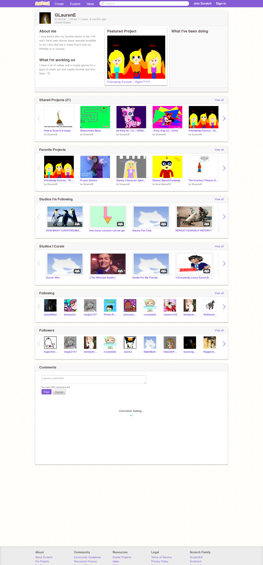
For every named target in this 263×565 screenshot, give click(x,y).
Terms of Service (161, 557)
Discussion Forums (85, 561)
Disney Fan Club (141, 230)
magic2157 (90, 314)
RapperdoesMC (210, 352)
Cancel (59, 392)
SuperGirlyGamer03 (51, 352)
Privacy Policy (159, 561)
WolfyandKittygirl (210, 314)
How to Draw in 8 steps (57, 130)
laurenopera (190, 352)
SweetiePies (170, 352)
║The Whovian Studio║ (102, 277)
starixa (128, 352)
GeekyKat (70, 314)
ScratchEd (196, 557)
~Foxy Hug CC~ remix (165, 130)
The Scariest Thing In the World (204, 180)
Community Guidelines (87, 557)
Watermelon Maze (90, 130)
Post (46, 392)
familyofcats (190, 314)
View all (219, 100)
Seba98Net (50, 314)
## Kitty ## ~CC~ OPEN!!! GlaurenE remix (131, 130)
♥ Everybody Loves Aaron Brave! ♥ (193, 277)
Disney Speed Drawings (166, 180)
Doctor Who (53, 277)
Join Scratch (203, 3)
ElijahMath (150, 352)
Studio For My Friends (145, 277)
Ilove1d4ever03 (163, 184)
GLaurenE (52, 134)
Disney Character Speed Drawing (131, 180)
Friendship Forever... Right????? (128, 82)
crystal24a (150, 314)
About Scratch (43, 557)
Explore (75, 3)
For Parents (42, 561)
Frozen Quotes (88, 180)
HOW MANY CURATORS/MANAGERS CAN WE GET (64, 230)
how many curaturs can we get (107, 230)
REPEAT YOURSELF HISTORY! (193, 230)
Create (59, 3)
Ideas (90, 3)
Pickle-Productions (111, 314)
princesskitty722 (130, 314)
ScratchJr (195, 561)
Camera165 (170, 314)
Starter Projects (122, 557)
